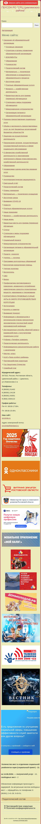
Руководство (11, 64)
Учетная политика (11, 269)
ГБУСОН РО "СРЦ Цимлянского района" (20, 9)
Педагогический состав (15, 68)
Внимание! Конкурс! (12, 313)
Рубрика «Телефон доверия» (16, 340)
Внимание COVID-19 (12, 201)
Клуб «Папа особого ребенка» (16, 357)
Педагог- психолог (11, 254)
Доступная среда (13, 82)
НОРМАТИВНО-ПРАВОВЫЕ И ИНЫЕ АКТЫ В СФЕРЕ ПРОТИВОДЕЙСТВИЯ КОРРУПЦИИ (20, 299)
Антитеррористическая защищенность (19, 180)
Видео (6, 279)
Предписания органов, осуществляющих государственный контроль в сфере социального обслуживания (21, 146)
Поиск (3, 21)
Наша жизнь (9, 219)
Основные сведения (14, 47)
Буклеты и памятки (11, 310)
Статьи (6, 230)
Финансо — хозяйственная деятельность (21, 216)
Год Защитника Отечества (14, 364)
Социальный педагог (12, 240)
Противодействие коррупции (16, 361)
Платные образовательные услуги (20, 85)
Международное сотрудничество (19, 109)
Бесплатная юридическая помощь (18, 265)
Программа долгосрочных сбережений (20, 261)
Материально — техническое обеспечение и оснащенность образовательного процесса (18, 75)
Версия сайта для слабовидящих (22, 3)
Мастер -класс (10, 354)
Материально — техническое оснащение (21, 194)
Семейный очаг (10, 368)
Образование (11, 61)
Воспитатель (9, 272)
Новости (7, 205)
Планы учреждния (11, 190)
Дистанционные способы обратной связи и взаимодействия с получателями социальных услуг (21, 333)
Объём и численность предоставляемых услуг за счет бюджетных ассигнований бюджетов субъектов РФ (20, 129)
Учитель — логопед (12, 258)
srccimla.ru (6, 418)
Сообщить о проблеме (20, 752)
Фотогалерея (9, 306)
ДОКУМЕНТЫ (11, 57)
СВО (5, 276)
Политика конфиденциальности (20, 808)
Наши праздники (10, 212)
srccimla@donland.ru (10, 426)
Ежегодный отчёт (11, 183)
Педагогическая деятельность (16, 343)
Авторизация (7, 30)
